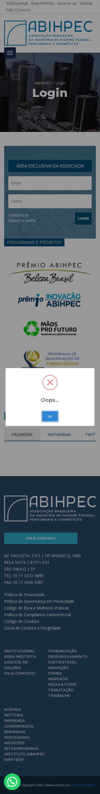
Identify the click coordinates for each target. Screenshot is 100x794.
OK (50, 416)
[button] (12, 781)
